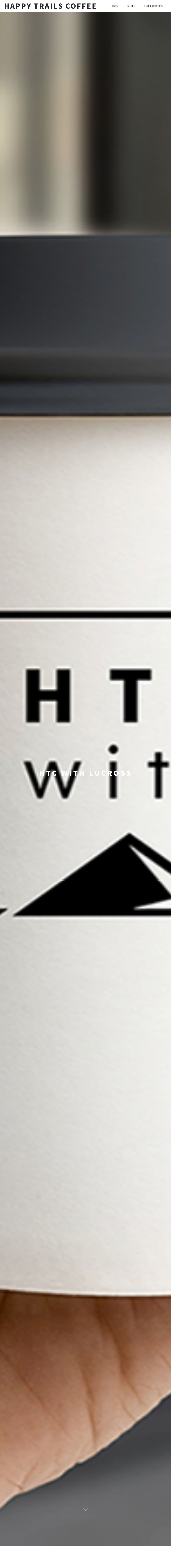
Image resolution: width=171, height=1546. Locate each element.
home (115, 5)
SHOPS (131, 5)
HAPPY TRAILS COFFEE (50, 6)
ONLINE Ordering (153, 5)
